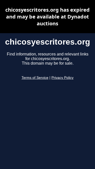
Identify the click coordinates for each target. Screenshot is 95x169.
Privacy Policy (62, 78)
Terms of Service (35, 78)
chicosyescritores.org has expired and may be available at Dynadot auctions (47, 16)
